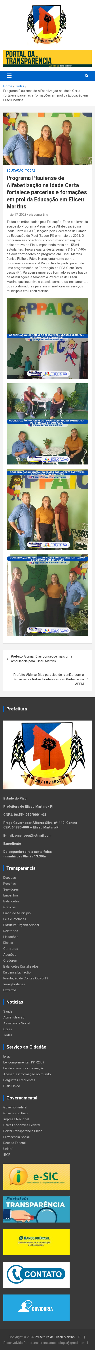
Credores (10, 961)
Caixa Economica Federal (21, 1125)
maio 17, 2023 (16, 214)
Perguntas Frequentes (19, 1080)
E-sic (7, 1056)
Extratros (10, 990)
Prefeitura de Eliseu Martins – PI (58, 1337)
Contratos (10, 949)
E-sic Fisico (11, 1086)
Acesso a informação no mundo (27, 1074)
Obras (7, 1029)
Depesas (9, 878)
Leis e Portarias (14, 919)
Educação (15, 170)
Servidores (11, 889)
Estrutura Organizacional (21, 925)
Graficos (9, 907)
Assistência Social (16, 1023)
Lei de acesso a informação (23, 1068)
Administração (14, 1017)
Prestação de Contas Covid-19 (25, 978)
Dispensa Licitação (17, 972)
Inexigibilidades (14, 984)
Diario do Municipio (17, 913)
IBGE (6, 1155)
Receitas (9, 884)
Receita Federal (14, 1143)
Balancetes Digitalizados (21, 966)
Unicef (8, 1149)
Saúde (7, 1011)
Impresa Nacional (16, 1119)
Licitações (10, 937)
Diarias (8, 943)
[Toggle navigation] (9, 76)
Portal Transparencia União (22, 1131)
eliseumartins (38, 214)
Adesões (9, 955)
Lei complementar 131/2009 (23, 1062)
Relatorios (10, 931)
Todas (30, 170)
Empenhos (11, 895)
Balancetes (11, 901)
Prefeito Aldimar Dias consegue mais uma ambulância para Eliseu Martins (41, 658)
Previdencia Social (16, 1137)
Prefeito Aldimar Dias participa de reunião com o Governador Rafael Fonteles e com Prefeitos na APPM (48, 679)
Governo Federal (15, 1107)
